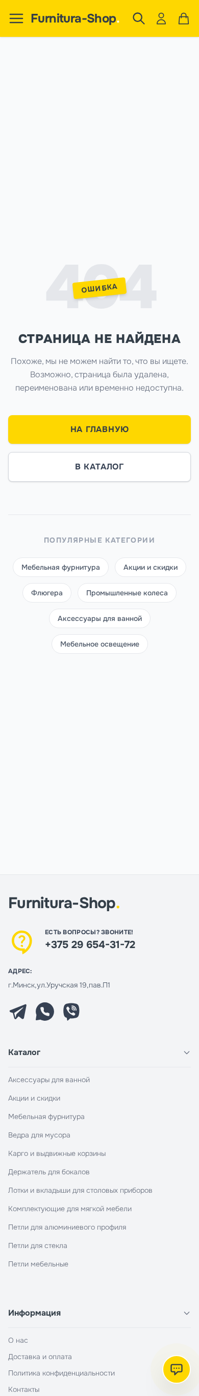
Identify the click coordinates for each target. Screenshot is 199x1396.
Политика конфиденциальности (61, 1373)
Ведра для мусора (39, 1135)
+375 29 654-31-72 (90, 944)
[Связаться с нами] (176, 1369)
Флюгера (47, 592)
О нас (18, 1340)
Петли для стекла (37, 1245)
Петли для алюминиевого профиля (67, 1227)
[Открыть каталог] (16, 18)
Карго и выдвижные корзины (57, 1153)
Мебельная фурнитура (60, 567)
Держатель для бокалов (49, 1171)
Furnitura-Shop (75, 18)
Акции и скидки (150, 567)
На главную (99, 429)
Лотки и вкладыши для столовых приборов (80, 1190)
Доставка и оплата (40, 1356)
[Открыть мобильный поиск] (139, 18)
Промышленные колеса (127, 592)
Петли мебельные (38, 1264)
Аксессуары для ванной (100, 618)
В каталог (99, 466)
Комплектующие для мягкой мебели (70, 1208)
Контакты (23, 1389)
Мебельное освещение (99, 644)
